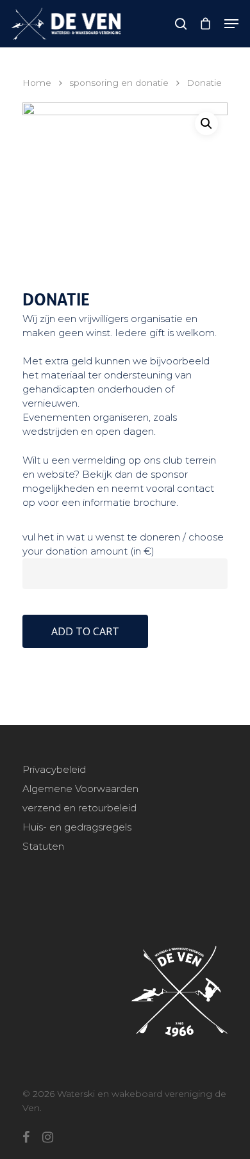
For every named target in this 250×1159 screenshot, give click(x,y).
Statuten (43, 846)
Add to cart (85, 631)
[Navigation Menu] (231, 23)
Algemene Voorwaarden (80, 788)
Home (36, 82)
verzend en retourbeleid (79, 808)
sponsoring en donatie (119, 82)
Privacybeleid (54, 769)
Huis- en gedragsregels (76, 827)
